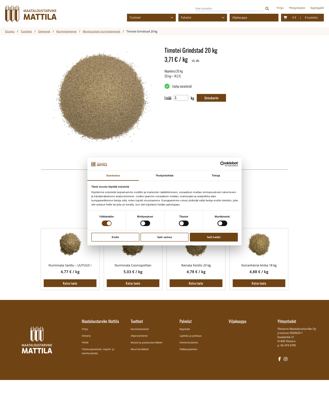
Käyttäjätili (317, 8)
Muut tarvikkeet (140, 349)
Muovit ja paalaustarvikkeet (146, 342)
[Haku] (267, 8)
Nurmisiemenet (140, 329)
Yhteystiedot (297, 8)
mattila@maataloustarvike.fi (295, 349)
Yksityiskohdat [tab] (164, 175)
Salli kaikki (214, 237)
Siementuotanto (189, 342)
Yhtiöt (85, 342)
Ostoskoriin (211, 97)
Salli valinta (164, 237)
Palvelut (186, 17)
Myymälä (185, 329)
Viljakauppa (239, 17)
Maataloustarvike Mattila (100, 321)
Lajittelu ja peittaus (191, 335)
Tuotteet (135, 17)
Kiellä (115, 237)
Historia (86, 335)
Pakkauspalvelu (188, 349)
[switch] (145, 223)
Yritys (280, 8)
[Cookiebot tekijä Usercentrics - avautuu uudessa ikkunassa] (223, 164)
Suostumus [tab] (113, 175)
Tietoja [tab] (216, 175)
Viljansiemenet (139, 335)
